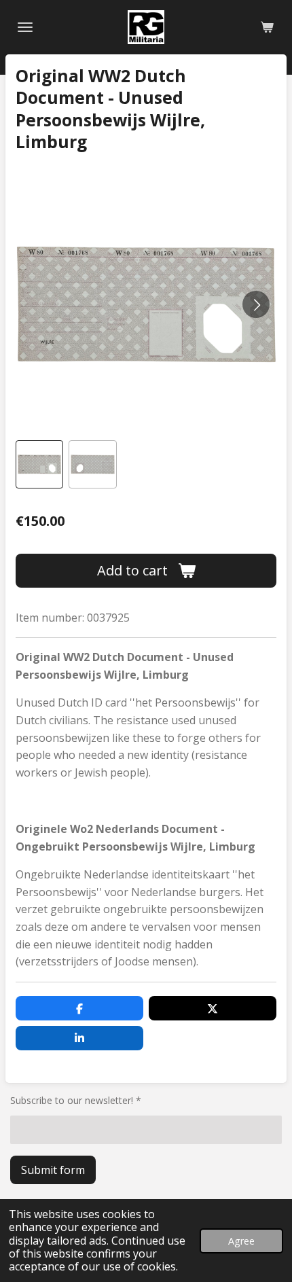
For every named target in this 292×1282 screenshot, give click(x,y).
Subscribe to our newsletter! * (75, 1100)
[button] (39, 464)
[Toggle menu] (25, 27)
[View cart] (267, 27)
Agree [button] (241, 1240)
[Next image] (256, 304)
